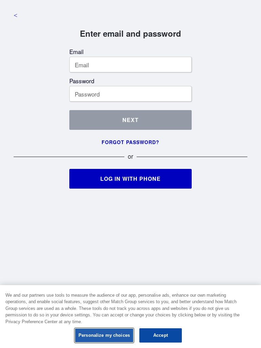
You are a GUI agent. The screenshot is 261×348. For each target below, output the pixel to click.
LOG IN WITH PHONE (130, 178)
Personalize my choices (104, 335)
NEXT (130, 120)
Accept (160, 335)
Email (76, 51)
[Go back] (15, 15)
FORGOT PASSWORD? (130, 142)
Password (81, 80)
